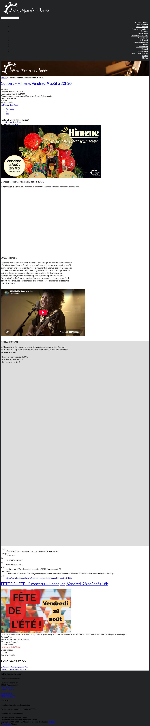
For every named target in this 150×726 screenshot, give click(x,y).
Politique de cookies (140, 53)
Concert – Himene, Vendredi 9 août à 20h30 (36, 83)
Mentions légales (8, 696)
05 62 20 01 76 (7, 687)
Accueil (4, 77)
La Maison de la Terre (9, 105)
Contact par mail (7, 689)
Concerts (14, 124)
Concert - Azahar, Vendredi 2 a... (14, 667)
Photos (145, 58)
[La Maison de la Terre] (26, 15)
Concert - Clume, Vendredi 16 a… (15, 669)
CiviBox (52, 722)
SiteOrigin (7, 724)
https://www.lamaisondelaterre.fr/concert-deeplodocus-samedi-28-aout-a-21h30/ (39, 578)
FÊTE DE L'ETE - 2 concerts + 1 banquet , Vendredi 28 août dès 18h (54, 584)
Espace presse (6, 693)
